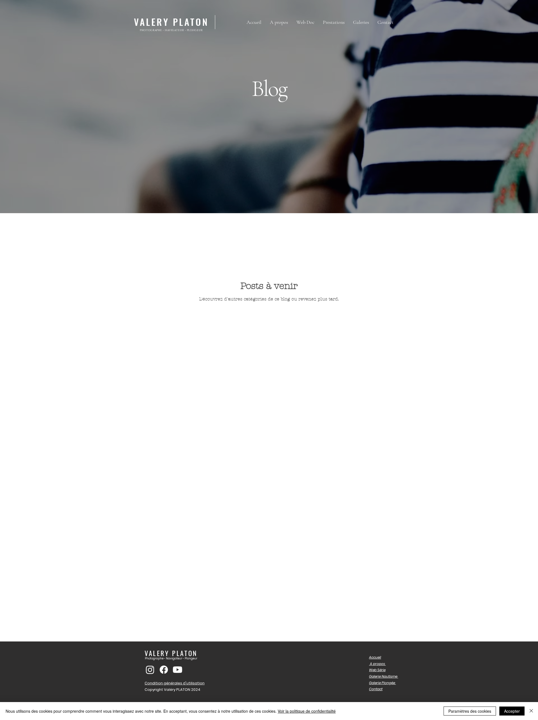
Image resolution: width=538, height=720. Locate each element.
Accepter (512, 711)
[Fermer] (531, 711)
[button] (361, 22)
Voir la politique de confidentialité (307, 711)
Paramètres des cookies (469, 711)
